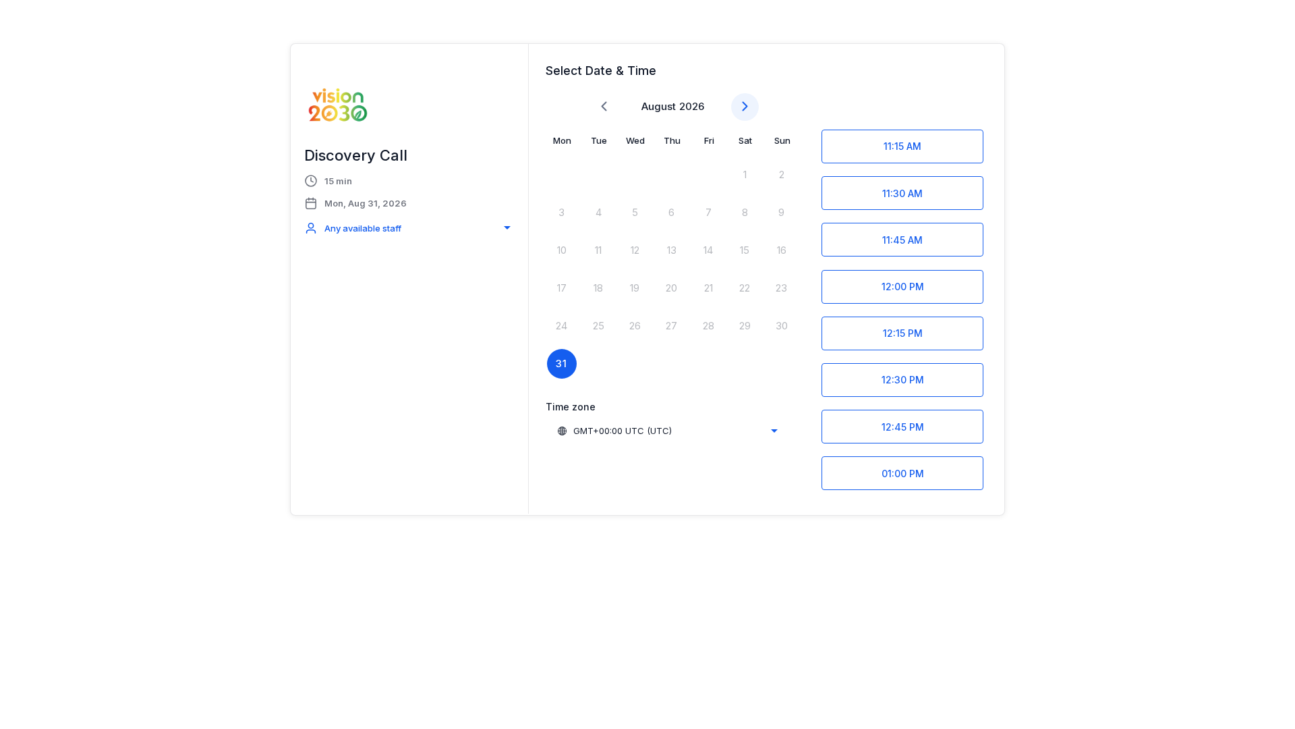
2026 (691, 106)
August (658, 106)
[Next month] (745, 107)
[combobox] (409, 228)
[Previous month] (604, 107)
